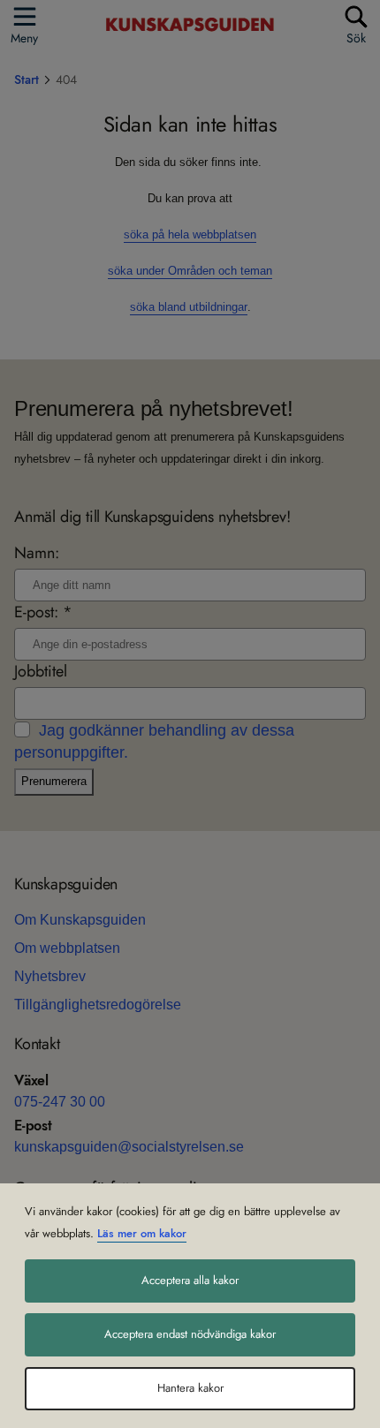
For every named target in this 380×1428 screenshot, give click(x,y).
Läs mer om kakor (141, 1234)
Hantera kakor (190, 1388)
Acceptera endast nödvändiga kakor (190, 1334)
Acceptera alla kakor (190, 1280)
